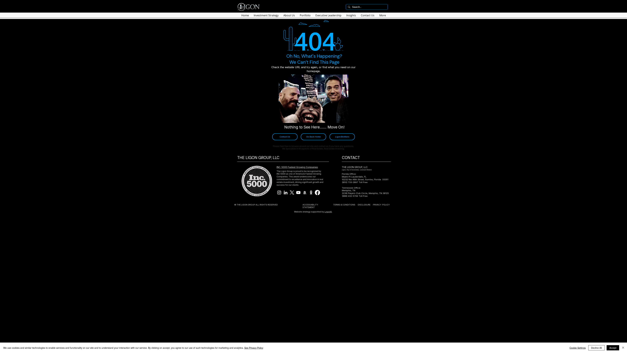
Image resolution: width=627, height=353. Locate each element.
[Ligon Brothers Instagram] (279, 192)
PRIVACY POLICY (381, 204)
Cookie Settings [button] (578, 347)
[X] (292, 192)
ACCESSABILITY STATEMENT (310, 206)
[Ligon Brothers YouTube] (298, 192)
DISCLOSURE (364, 204)
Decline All (596, 347)
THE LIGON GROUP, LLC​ (355, 167)
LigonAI (328, 211)
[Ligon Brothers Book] (304, 192)
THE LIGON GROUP (246, 204)
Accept (612, 347)
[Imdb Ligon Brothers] (311, 192)
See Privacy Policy (253, 347)
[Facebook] (317, 192)
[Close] (623, 347)
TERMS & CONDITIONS (344, 204)
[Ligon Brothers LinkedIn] (285, 192)
